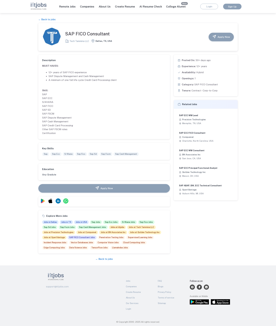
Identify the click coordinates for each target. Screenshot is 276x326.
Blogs (160, 286)
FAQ (160, 281)
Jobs (128, 281)
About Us (105, 6)
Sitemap (162, 303)
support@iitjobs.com (57, 286)
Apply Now (224, 37)
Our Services (132, 303)
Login (128, 309)
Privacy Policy (164, 292)
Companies (131, 286)
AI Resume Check (150, 6)
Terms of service (166, 297)
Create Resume (125, 6)
